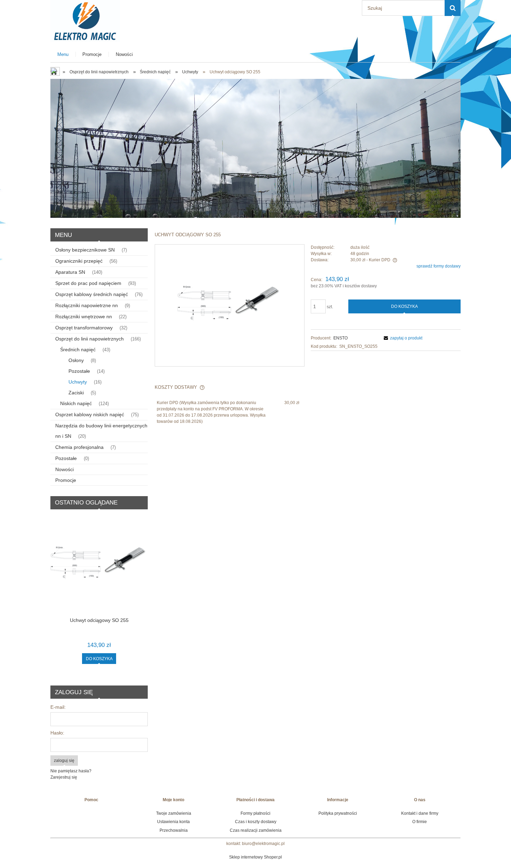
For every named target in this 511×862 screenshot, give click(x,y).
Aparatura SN (70, 272)
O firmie (419, 821)
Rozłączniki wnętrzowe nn (83, 316)
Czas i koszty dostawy (255, 821)
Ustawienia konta (173, 821)
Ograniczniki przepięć (79, 261)
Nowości (64, 469)
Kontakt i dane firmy (419, 813)
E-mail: (58, 707)
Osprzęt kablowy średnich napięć (91, 294)
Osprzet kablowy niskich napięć (89, 414)
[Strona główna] (85, 20)
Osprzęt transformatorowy (84, 327)
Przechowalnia (174, 830)
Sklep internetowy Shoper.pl (255, 857)
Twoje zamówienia (173, 813)
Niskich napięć (76, 403)
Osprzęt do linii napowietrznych (89, 339)
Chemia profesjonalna (79, 447)
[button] (402, 338)
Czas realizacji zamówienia (256, 830)
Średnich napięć (78, 349)
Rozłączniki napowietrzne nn (86, 305)
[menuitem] (63, 54)
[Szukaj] (453, 8)
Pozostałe (79, 371)
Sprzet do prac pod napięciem (88, 283)
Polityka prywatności (337, 813)
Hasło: (57, 733)
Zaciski (76, 392)
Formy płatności (255, 813)
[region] (255, 148)
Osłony (76, 360)
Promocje (65, 480)
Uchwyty (77, 382)
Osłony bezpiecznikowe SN (85, 250)
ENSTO (340, 338)
